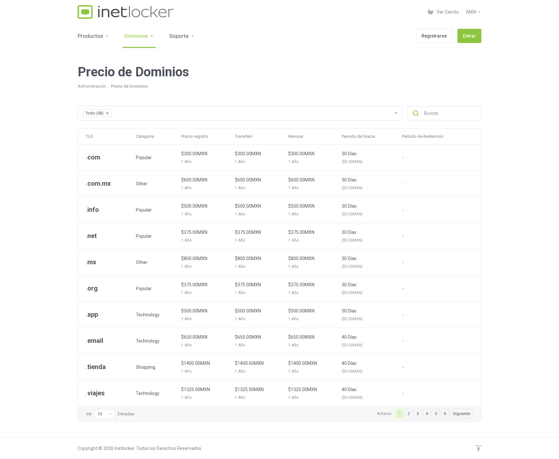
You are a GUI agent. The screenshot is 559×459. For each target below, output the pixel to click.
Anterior (384, 413)
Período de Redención (423, 136)
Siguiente (461, 413)
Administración (92, 86)
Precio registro (194, 136)
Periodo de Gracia (358, 136)
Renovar (295, 136)
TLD (89, 136)
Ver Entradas (110, 413)
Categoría (145, 136)
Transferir (244, 136)
